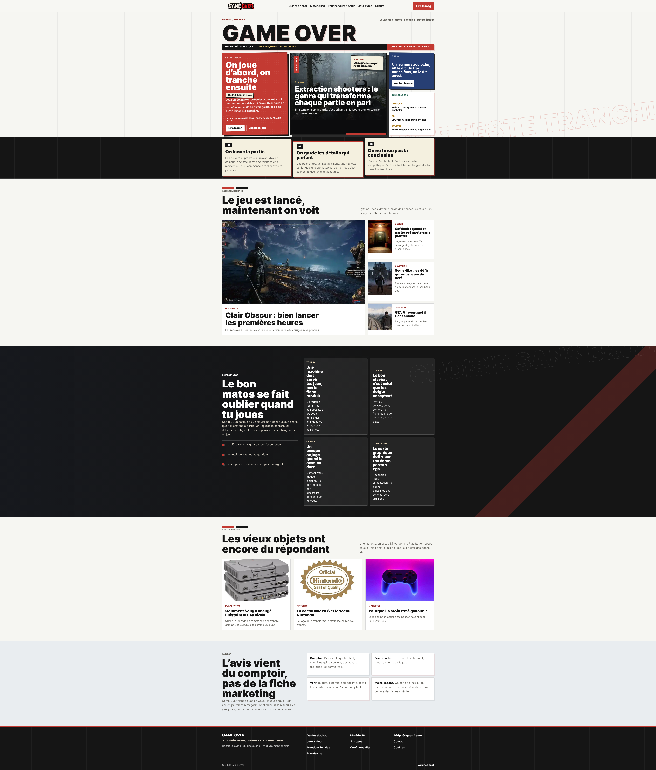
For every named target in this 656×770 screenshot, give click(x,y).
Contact (399, 741)
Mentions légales (318, 747)
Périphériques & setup (341, 6)
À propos (356, 741)
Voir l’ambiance (403, 83)
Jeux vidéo (365, 6)
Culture (379, 6)
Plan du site (314, 753)
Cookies (399, 747)
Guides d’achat (298, 6)
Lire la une (235, 128)
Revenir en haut (425, 764)
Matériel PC (317, 6)
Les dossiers (257, 128)
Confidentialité (360, 747)
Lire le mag (423, 6)
